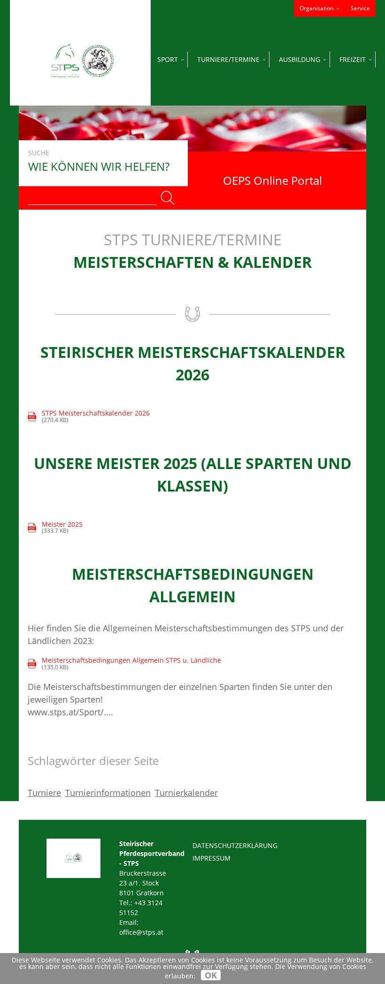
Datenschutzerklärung (234, 845)
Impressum (211, 858)
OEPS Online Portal (272, 180)
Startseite (81, 59)
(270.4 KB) (89, 416)
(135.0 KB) (125, 664)
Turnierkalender (186, 792)
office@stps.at (141, 932)
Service (360, 8)
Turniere (44, 792)
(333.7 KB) (56, 528)
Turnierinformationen (108, 792)
